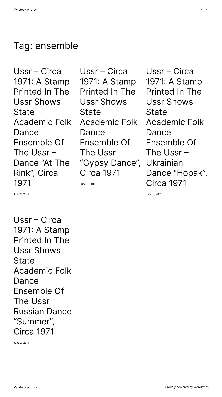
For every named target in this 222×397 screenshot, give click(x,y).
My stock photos (25, 9)
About (205, 9)
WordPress (201, 387)
